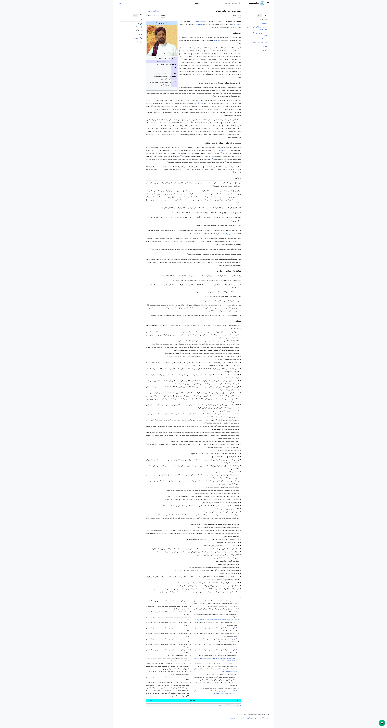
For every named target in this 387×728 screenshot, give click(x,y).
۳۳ (231, 287)
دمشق (196, 48)
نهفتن (259, 15)
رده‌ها (239, 705)
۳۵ (206, 423)
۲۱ (185, 194)
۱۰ (191, 122)
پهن (138, 42)
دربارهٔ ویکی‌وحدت (249, 718)
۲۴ (157, 207)
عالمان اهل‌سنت (227, 705)
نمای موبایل (233, 718)
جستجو (197, 3)
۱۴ (181, 156)
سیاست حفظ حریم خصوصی (262, 718)
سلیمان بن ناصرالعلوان (235, 167)
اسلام (169, 73)
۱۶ (226, 162)
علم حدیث (238, 24)
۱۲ (226, 131)
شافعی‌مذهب (200, 21)
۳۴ (211, 311)
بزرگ (137, 30)
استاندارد (136, 27)
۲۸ (194, 225)
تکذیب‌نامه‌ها (240, 718)
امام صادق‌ (217, 40)
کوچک (137, 24)
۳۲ (176, 275)
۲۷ (230, 220)
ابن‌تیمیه (224, 150)
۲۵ (173, 212)
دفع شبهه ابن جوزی (199, 167)
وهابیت (200, 24)
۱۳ (221, 153)
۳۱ (187, 254)
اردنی (194, 21)
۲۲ (210, 199)
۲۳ (236, 202)
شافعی (160, 73)
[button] (267, 3)
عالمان (235, 705)
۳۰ (151, 249)
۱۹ (233, 172)
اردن (195, 37)
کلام (232, 24)
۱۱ (225, 125)
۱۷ (167, 162)
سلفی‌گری (211, 24)
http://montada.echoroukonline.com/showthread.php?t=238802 (216, 620)
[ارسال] (382, 723)
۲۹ (226, 233)
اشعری (181, 40)
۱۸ (167, 166)
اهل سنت (164, 73)
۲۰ (213, 186)
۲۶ (200, 217)
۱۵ (212, 159)
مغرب (236, 65)
